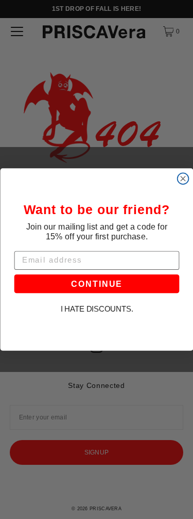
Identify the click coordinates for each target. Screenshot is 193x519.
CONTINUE (96, 283)
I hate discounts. (96, 309)
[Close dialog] (182, 178)
